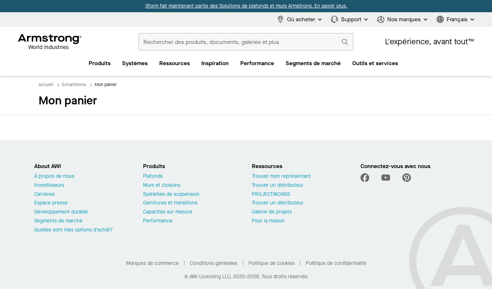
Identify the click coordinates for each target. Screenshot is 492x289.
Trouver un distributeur (278, 185)
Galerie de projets (272, 212)
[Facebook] (366, 177)
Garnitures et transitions (170, 203)
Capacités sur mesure (167, 212)
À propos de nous (54, 176)
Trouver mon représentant (281, 176)
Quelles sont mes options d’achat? (73, 230)
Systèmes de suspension (171, 194)
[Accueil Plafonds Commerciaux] (50, 41)
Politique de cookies (272, 263)
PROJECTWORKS (271, 194)
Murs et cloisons (161, 185)
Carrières (44, 194)
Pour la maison (268, 221)
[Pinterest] (407, 177)
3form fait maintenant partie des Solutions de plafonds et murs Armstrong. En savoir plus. (246, 6)
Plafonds (153, 176)
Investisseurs (49, 185)
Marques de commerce (152, 263)
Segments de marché (58, 221)
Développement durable (61, 212)
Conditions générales (213, 263)
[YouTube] (386, 177)
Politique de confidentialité (336, 263)
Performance (158, 221)
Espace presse (51, 203)
